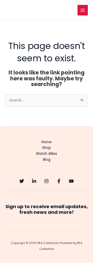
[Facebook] (59, 181)
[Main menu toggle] (83, 10)
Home (46, 142)
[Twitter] (21, 181)
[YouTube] (71, 181)
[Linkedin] (34, 181)
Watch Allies (46, 153)
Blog (46, 159)
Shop (46, 147)
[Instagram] (46, 181)
